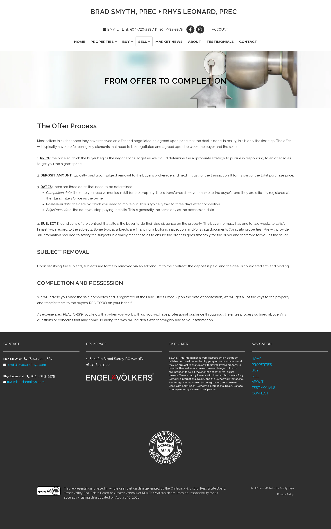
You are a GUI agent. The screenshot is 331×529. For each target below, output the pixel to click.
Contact (248, 41)
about (194, 41)
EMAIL (112, 29)
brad (10, 364)
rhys (10, 382)
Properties (103, 41)
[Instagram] (200, 29)
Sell (143, 41)
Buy (126, 41)
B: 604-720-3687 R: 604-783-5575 (154, 29)
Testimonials (220, 41)
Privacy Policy (285, 494)
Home (79, 41)
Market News (169, 41)
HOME (256, 359)
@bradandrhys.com (30, 365)
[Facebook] (191, 29)
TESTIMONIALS (263, 388)
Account (219, 29)
